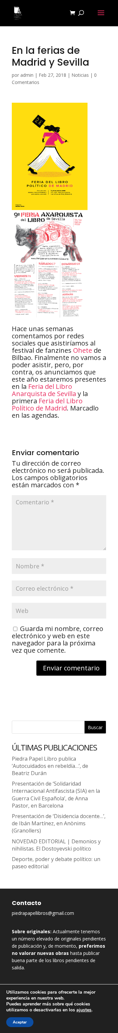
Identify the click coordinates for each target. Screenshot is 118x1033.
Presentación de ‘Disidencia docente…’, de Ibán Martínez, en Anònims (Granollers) (59, 823)
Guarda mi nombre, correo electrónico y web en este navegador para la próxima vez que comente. (57, 639)
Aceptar (20, 1022)
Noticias (80, 75)
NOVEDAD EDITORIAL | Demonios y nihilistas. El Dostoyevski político (56, 845)
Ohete (82, 350)
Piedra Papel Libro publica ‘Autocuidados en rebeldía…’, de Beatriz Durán (50, 766)
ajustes (83, 1010)
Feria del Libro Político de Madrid (47, 404)
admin (26, 75)
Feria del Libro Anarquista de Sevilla (44, 390)
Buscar (95, 727)
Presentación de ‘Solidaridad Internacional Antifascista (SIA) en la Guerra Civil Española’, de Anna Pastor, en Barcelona (56, 794)
